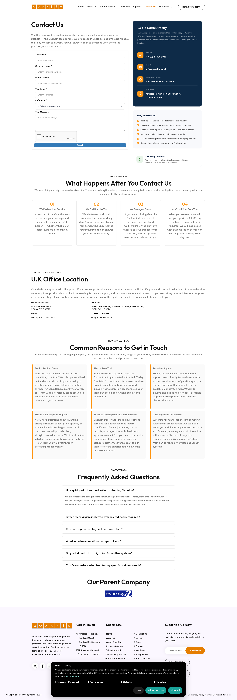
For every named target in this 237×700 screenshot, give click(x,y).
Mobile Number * (43, 77)
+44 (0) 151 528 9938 (156, 56)
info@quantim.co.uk (156, 69)
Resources (164, 6)
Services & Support (131, 6)
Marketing (160, 682)
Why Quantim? (113, 650)
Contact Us (150, 6)
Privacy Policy (197, 694)
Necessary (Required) (67, 682)
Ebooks (139, 646)
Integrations (142, 654)
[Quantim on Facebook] (43, 666)
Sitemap (227, 694)
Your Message (42, 111)
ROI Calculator (143, 658)
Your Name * (41, 54)
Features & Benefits (116, 658)
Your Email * (41, 89)
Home (81, 6)
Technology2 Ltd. (27, 694)
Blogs (138, 642)
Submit (80, 145)
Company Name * (43, 66)
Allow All (175, 690)
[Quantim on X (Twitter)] (35, 666)
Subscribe (195, 650)
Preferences (96, 682)
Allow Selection (156, 690)
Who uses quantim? (116, 654)
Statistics (127, 682)
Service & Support (115, 646)
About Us (92, 6)
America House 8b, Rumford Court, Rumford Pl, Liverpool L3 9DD (89, 640)
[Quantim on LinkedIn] (50, 666)
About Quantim (107, 6)
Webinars (140, 650)
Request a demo (191, 6)
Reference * (41, 100)
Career (139, 637)
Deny (138, 690)
